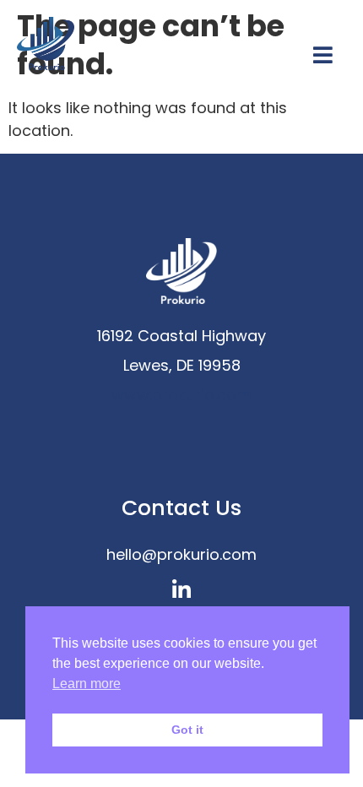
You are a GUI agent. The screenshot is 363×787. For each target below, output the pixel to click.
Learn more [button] (86, 683)
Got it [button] (187, 729)
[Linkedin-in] (181, 589)
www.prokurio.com (181, 394)
